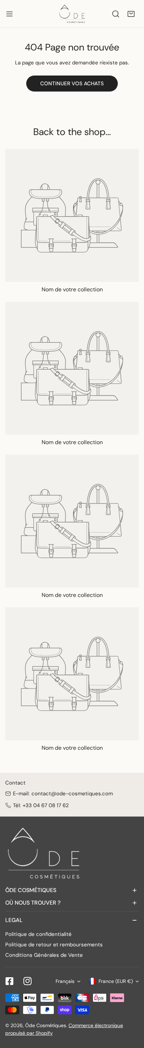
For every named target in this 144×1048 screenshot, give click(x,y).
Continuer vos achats (72, 83)
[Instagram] (28, 981)
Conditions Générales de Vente (44, 955)
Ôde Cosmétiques (45, 1025)
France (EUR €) (116, 981)
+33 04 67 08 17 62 (46, 805)
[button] (131, 14)
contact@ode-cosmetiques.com (72, 793)
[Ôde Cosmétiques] (72, 14)
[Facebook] (9, 981)
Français (65, 981)
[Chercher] (115, 14)
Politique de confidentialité (38, 934)
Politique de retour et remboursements (54, 944)
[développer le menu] (9, 13)
